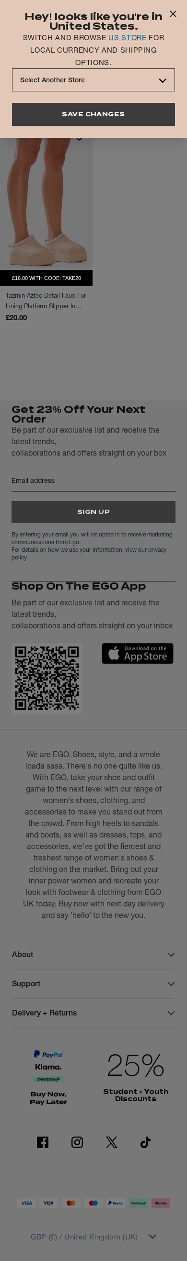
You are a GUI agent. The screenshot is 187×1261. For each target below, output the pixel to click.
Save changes (93, 114)
